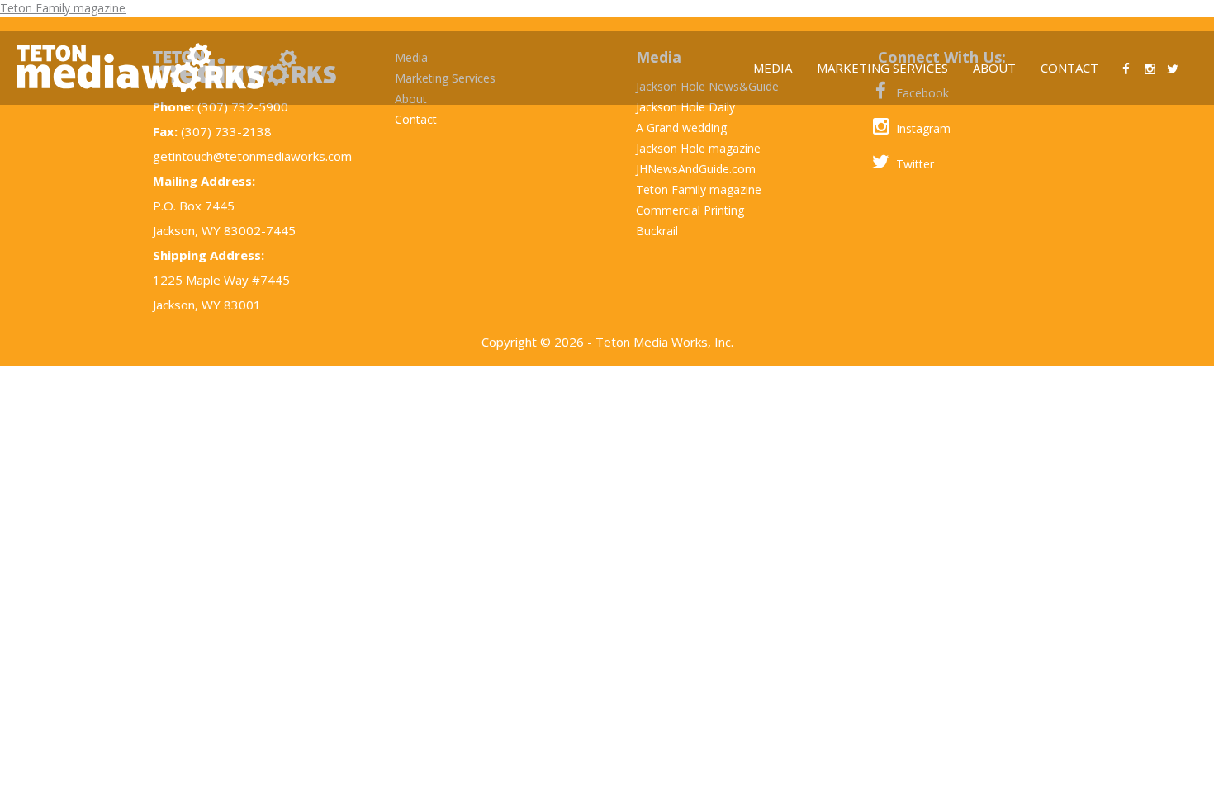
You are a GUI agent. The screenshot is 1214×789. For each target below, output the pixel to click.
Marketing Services (882, 67)
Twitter (913, 164)
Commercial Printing (690, 210)
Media (772, 67)
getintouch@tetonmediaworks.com (252, 156)
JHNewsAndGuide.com (696, 169)
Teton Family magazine (63, 8)
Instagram (922, 128)
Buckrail (657, 231)
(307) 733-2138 (226, 131)
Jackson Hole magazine (698, 148)
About (994, 67)
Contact (1069, 67)
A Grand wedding (681, 127)
